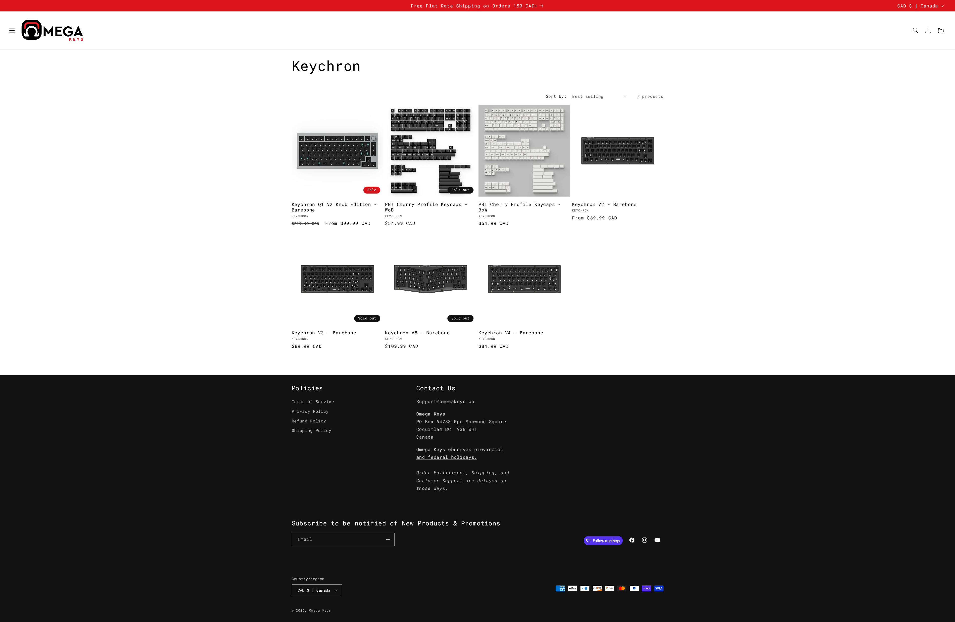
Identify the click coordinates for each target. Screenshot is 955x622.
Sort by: (556, 96)
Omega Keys (320, 610)
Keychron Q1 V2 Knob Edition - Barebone (334, 207)
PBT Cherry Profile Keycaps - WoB (426, 207)
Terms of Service (313, 401)
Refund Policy (309, 420)
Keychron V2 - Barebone (604, 204)
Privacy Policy (310, 411)
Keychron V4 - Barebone (510, 333)
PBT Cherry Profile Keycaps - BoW (519, 207)
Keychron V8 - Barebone (417, 333)
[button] (12, 30)
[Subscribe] (388, 539)
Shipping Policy (312, 430)
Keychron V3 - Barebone (324, 333)
